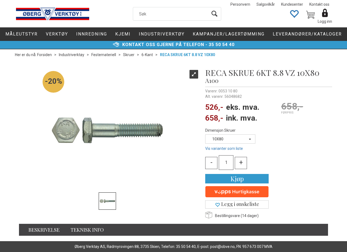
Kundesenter (292, 4)
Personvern (240, 4)
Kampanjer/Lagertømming (229, 34)
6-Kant (147, 55)
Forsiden (44, 55)
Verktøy (57, 34)
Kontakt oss (319, 4)
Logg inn (325, 21)
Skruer (128, 55)
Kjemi (123, 34)
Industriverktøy (162, 34)
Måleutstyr (21, 34)
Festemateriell (103, 55)
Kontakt (133, 44)
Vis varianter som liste (224, 148)
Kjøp (237, 178)
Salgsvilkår (265, 4)
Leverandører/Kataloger (307, 34)
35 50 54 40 (221, 44)
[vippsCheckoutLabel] (237, 192)
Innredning (91, 34)
